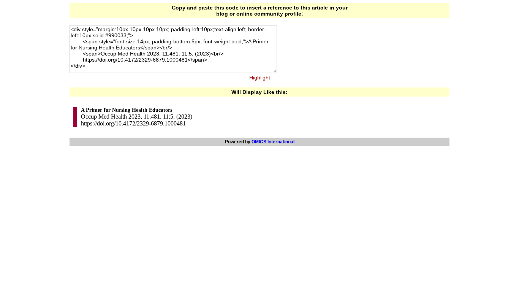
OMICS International (273, 141)
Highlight (259, 78)
